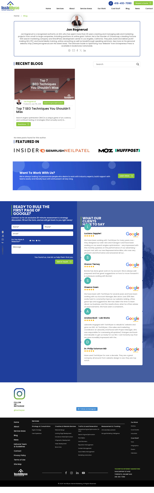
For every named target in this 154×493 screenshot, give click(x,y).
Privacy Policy (20, 455)
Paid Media (81, 438)
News (137, 9)
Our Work (102, 9)
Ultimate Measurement (108, 430)
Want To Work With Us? (37, 173)
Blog (128, 9)
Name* (16, 227)
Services (60, 9)
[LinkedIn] (2, 236)
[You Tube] (2, 232)
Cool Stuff (115, 9)
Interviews (134, 453)
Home (48, 9)
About (72, 9)
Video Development (61, 443)
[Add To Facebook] (2, 242)
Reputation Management (85, 445)
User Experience (36, 433)
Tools (132, 442)
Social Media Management (86, 452)
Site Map (17, 464)
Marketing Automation (85, 455)
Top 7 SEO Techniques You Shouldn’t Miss (43, 110)
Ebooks (133, 449)
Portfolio (133, 426)
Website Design (60, 430)
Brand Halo (58, 447)
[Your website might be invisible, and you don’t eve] (46, 396)
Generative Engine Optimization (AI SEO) (88, 430)
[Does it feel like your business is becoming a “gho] (73, 396)
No (39, 241)
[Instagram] (2, 239)
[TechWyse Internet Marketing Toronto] (10, 6)
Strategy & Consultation (41, 426)
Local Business (82, 441)
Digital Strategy (36, 430)
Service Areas (86, 9)
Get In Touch (62, 262)
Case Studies (135, 430)
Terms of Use (19, 460)
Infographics (135, 445)
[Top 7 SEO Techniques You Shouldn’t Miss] (44, 84)
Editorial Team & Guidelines (20, 445)
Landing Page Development (63, 433)
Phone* (48, 227)
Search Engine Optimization (53, 103)
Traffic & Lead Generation (88, 426)
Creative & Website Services (65, 426)
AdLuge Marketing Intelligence (110, 433)
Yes (33, 241)
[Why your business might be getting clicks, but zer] (100, 396)
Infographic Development (62, 440)
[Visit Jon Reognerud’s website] (77, 21)
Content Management (84, 448)
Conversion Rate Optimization (64, 437)
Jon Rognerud (30, 101)
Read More (22, 124)
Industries (134, 433)
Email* (16, 233)
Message (17, 247)
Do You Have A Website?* (17, 241)
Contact (149, 9)
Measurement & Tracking (110, 426)
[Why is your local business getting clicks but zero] (127, 396)
